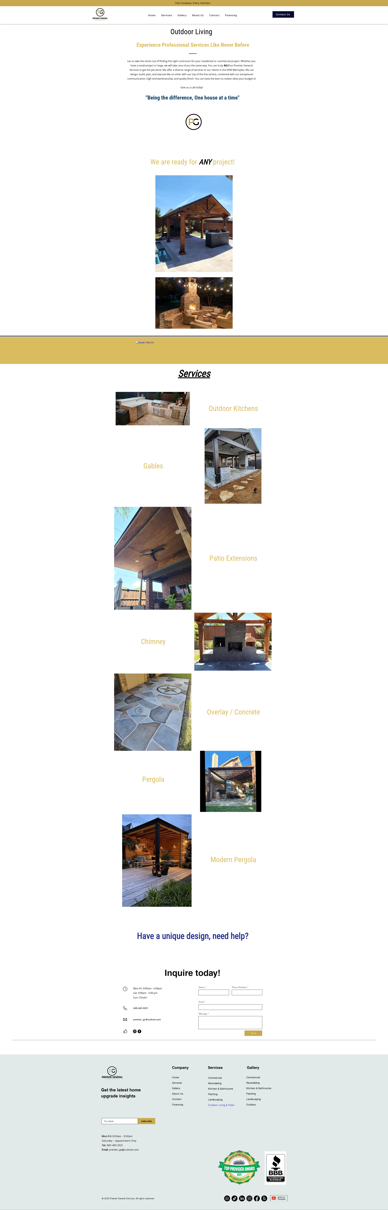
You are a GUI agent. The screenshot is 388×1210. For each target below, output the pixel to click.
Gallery (176, 1088)
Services (177, 1082)
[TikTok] (234, 1198)
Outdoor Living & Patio (218, 1105)
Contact (177, 1099)
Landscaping (215, 1099)
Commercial (215, 1077)
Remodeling (214, 1083)
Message (203, 1014)
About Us (177, 1093)
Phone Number (239, 987)
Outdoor (251, 1104)
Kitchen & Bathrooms (218, 1088)
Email (201, 1002)
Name (201, 987)
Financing (177, 1104)
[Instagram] (135, 1031)
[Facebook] (139, 1031)
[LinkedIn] (242, 1198)
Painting (212, 1094)
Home (175, 1077)
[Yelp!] (264, 1198)
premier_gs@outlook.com (147, 1019)
